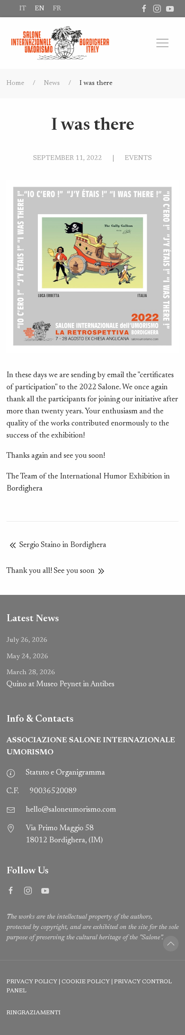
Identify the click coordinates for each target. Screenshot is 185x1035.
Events (138, 158)
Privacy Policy (31, 982)
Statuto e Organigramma (65, 773)
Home (15, 83)
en (39, 8)
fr (57, 8)
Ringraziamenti (33, 1013)
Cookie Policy (86, 982)
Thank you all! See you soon (50, 571)
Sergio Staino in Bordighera (62, 545)
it (22, 8)
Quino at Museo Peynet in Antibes (60, 678)
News (52, 83)
